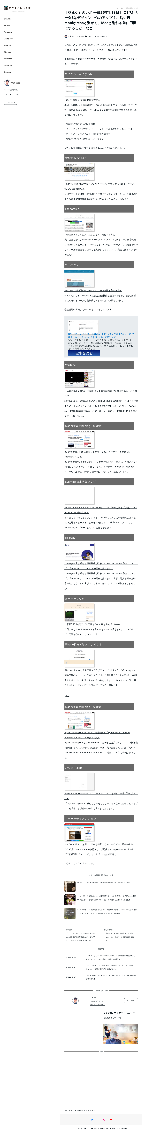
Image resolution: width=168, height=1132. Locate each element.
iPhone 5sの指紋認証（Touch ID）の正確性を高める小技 (93, 290)
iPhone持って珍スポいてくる (83, 644)
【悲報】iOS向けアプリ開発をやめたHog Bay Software (92, 624)
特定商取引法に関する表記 (104, 1128)
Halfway (70, 537)
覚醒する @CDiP (75, 158)
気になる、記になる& (78, 74)
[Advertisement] (101, 1078)
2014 (89, 36)
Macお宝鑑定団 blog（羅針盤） (84, 426)
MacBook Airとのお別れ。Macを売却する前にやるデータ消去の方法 (98, 844)
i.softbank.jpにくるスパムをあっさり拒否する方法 (89, 234)
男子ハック (72, 264)
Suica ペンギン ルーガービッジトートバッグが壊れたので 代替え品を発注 (103, 882)
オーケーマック (75, 598)
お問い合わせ (121, 1128)
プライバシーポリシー (84, 1128)
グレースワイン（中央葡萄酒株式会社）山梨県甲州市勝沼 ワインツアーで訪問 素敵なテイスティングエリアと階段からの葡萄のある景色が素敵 (107, 911)
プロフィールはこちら (11, 94)
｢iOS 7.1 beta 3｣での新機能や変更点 (82, 100)
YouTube (70, 365)
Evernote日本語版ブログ (80, 481)
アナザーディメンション (80, 818)
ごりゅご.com (74, 767)
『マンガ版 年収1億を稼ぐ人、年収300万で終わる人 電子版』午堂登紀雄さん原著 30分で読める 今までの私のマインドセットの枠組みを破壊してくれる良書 (106, 898)
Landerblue (72, 208)
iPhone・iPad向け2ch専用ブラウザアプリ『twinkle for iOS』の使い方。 (100, 670)
